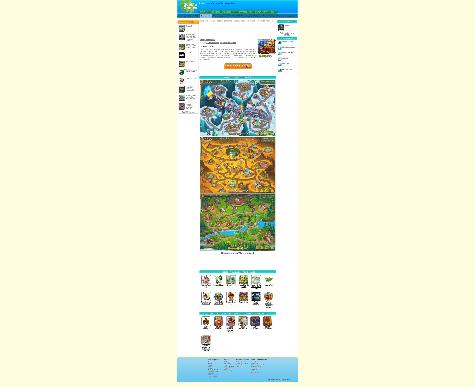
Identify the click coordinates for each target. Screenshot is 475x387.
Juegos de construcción (228, 43)
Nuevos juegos (213, 360)
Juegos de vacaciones (220, 16)
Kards (210, 366)
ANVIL (210, 365)
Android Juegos (287, 69)
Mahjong (285, 58)
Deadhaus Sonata (213, 371)
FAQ (252, 371)
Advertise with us (256, 372)
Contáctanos (255, 369)
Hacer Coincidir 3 (234, 16)
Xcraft (210, 363)
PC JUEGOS (210, 21)
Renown (210, 362)
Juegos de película (247, 16)
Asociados (254, 362)
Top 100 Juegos (188, 112)
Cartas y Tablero (194, 16)
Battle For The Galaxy (214, 370)
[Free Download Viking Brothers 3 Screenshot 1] (237, 108)
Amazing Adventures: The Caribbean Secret (220, 3)
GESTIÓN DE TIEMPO (224, 21)
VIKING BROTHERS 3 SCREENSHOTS (237, 78)
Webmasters (255, 363)
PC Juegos (216, 12)
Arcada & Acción (182, 16)
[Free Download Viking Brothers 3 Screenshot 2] (237, 165)
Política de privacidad (257, 365)
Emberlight (211, 373)
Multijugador (205, 12)
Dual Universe (212, 376)
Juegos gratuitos (240, 12)
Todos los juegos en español (287, 34)
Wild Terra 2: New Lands (213, 375)
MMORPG (227, 369)
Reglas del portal (256, 366)
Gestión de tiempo (291, 16)
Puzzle (265, 16)
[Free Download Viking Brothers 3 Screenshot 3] (237, 222)
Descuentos (239, 365)
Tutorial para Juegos (242, 363)
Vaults (210, 368)
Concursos (239, 366)
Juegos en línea (255, 12)
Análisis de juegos (241, 362)
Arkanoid (285, 64)
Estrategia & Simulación (276, 16)
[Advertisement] (238, 30)
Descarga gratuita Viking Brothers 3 (237, 253)
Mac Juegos (226, 12)
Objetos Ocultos (269, 12)
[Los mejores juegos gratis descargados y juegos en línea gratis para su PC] (188, 7)
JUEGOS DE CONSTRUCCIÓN (244, 21)
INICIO (201, 21)
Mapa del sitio (255, 368)
